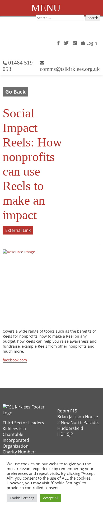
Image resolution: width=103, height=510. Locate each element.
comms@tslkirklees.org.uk (70, 69)
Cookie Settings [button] (22, 497)
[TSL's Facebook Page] (58, 42)
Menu (45, 7)
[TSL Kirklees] (29, 41)
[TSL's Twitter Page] (66, 42)
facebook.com (15, 359)
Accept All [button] (50, 497)
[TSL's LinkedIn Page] (75, 42)
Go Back (15, 91)
